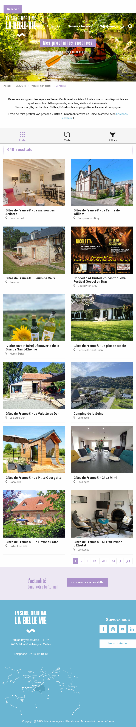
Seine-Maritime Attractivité (17, 3)
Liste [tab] (22, 140)
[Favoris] (122, 26)
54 (113, 561)
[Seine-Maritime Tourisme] (19, 26)
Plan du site (72, 721)
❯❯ (128, 561)
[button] (130, 27)
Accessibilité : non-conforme (97, 721)
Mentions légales (54, 721)
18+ (95, 561)
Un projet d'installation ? (47, 3)
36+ (104, 561)
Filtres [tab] (113, 140)
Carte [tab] (67, 140)
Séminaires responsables (78, 3)
